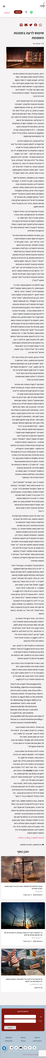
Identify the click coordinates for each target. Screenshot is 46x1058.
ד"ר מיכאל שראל (37, 938)
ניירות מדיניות (37, 1041)
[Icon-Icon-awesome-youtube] (20, 1047)
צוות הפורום (8, 1041)
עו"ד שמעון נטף (38, 43)
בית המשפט (37, 844)
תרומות (23, 1037)
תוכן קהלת (8, 1037)
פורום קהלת (38, 891)
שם (41, 1017)
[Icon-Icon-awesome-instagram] (25, 1047)
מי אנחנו (37, 1037)
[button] (4, 6)
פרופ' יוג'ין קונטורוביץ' (36, 984)
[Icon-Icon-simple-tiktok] (16, 1047)
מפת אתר (34, 1054)
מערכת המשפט (26, 844)
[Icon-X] (34, 1047)
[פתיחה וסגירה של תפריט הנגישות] (4, 1048)
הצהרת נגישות (27, 1054)
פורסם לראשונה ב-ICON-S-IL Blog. (31, 837)
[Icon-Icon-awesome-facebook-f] (30, 1047)
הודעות (23, 1041)
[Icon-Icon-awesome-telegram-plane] (11, 1047)
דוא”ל (40, 1021)
